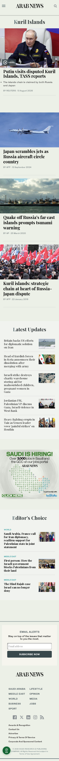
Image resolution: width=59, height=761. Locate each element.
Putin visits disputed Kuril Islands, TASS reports (29, 73)
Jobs (33, 703)
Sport (13, 708)
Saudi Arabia (17, 688)
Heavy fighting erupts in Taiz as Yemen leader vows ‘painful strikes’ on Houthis (19, 424)
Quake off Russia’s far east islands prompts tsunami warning (29, 222)
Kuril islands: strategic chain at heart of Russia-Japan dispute (27, 288)
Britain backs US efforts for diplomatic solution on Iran (18, 344)
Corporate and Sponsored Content (25, 741)
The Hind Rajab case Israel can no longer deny (17, 587)
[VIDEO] (29, 47)
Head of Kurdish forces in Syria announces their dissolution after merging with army (19, 361)
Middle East (10, 556)
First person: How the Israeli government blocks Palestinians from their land (20, 565)
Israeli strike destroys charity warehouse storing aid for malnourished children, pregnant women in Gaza (19, 383)
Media (33, 698)
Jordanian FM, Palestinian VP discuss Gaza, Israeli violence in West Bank (19, 405)
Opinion (35, 693)
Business (15, 703)
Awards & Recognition (19, 725)
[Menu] (3, 6)
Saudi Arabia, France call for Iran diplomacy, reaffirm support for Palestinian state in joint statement (20, 540)
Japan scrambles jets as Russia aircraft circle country (26, 156)
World (7, 530)
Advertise (13, 733)
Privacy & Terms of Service (22, 737)
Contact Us (14, 729)
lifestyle (36, 688)
